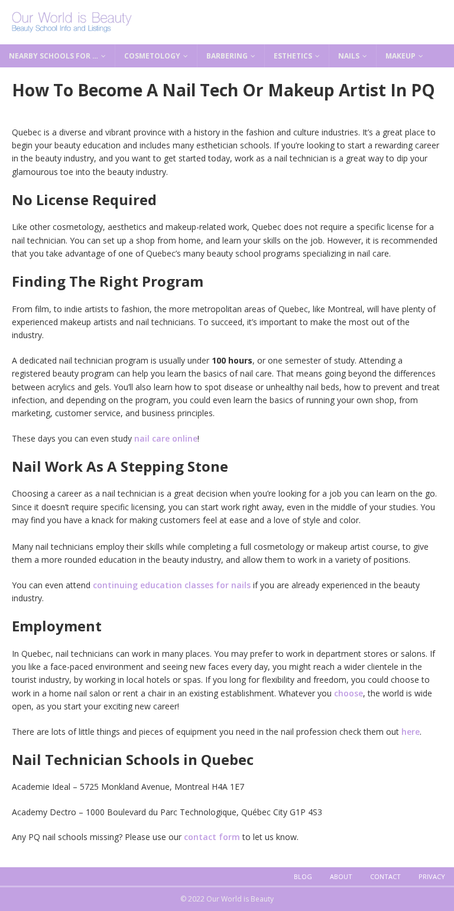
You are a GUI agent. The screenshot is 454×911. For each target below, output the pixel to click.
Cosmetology (152, 56)
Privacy (432, 876)
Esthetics (293, 56)
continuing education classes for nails (172, 585)
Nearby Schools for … (53, 56)
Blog (303, 876)
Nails (348, 56)
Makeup (400, 56)
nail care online (165, 438)
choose (348, 693)
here (410, 731)
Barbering (227, 56)
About (341, 876)
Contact (385, 876)
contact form (212, 836)
